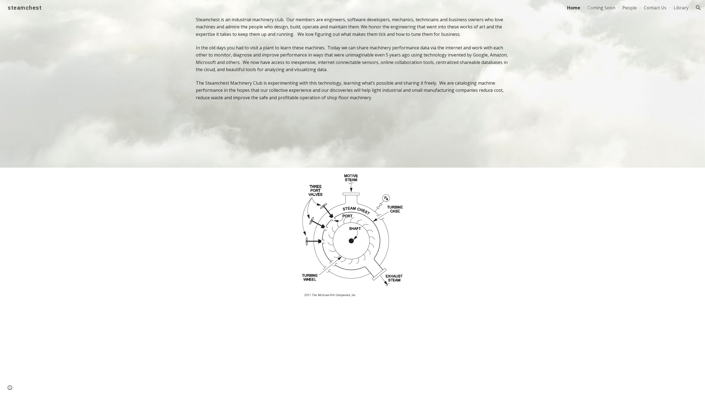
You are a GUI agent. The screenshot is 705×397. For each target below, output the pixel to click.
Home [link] (573, 8)
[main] (352, 84)
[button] (698, 7)
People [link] (629, 8)
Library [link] (681, 8)
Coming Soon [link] (601, 8)
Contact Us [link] (655, 8)
